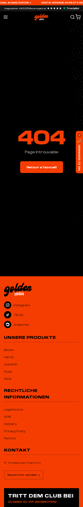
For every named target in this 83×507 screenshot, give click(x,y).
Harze (9, 357)
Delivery (10, 424)
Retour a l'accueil (42, 167)
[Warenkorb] (78, 17)
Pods (8, 371)
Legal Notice (13, 409)
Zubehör (11, 364)
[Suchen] (72, 17)
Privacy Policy (15, 431)
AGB (7, 416)
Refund (10, 438)
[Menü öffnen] (5, 17)
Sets (7, 378)
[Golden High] (41, 290)
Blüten (9, 350)
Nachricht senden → (23, 474)
